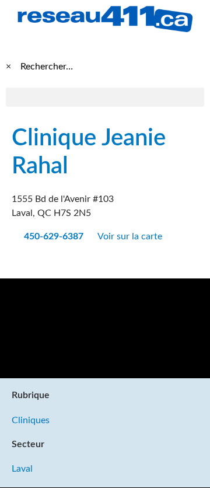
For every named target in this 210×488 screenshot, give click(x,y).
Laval (22, 468)
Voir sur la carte (130, 236)
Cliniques (31, 420)
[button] (105, 97)
